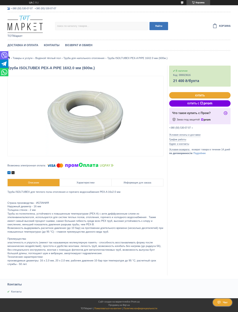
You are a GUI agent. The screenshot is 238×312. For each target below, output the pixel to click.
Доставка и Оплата (22, 45)
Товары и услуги (23, 58)
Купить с (193, 103)
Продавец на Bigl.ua (119, 305)
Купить (200, 95)
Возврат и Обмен (78, 45)
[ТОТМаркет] (31, 23)
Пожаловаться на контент (108, 308)
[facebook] (9, 173)
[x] (13, 173)
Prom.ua (135, 301)
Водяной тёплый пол (48, 58)
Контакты (52, 45)
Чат (225, 302)
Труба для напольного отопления (83, 58)
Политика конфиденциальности (140, 308)
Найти (158, 26)
